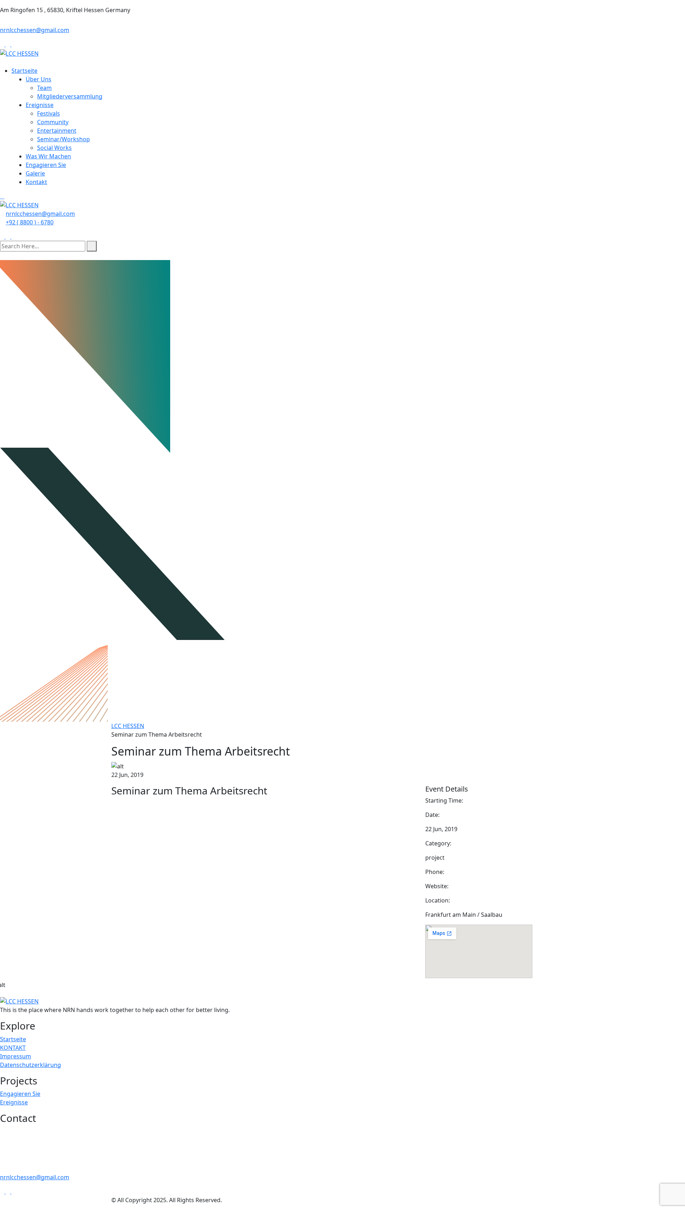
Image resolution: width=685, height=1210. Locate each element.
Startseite (24, 71)
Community (52, 122)
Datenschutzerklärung (30, 1065)
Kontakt (36, 182)
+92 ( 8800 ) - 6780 (30, 222)
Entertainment (56, 130)
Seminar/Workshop (63, 139)
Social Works (54, 148)
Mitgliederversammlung (69, 96)
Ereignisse (40, 105)
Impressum (15, 1056)
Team (44, 88)
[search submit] (92, 246)
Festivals (48, 113)
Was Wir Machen (48, 156)
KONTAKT (13, 1048)
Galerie (35, 173)
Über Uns (38, 79)
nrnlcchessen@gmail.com (34, 30)
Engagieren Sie (46, 165)
